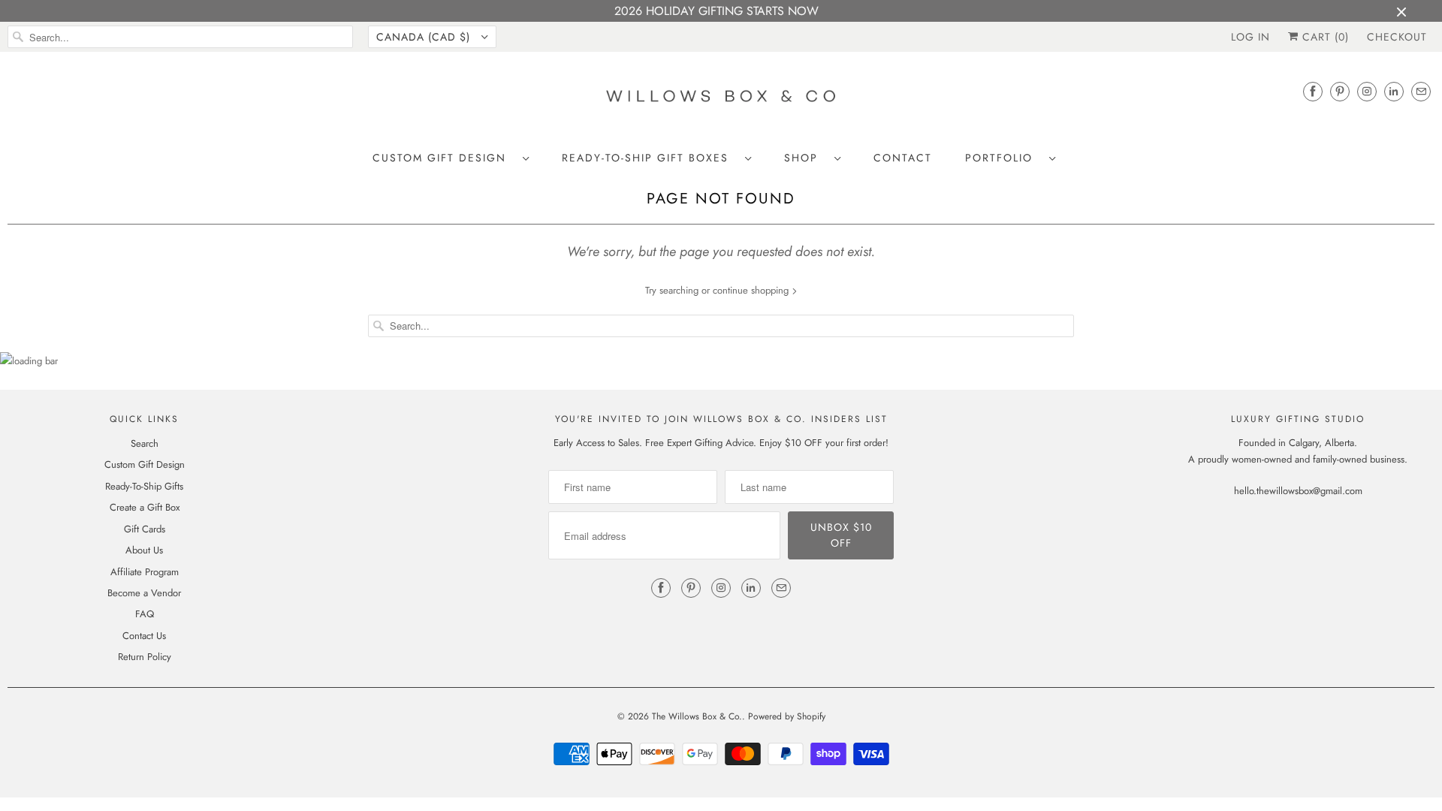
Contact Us (144, 636)
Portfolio (1003, 157)
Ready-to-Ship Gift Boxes (650, 157)
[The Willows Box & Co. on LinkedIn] (1394, 91)
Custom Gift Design (444, 157)
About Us (144, 550)
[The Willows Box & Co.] (721, 100)
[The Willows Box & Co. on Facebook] (1313, 91)
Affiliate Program (144, 572)
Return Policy (144, 657)
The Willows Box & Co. (697, 716)
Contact (902, 157)
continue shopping (752, 290)
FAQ (144, 614)
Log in (1250, 36)
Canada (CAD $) (425, 36)
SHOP (805, 157)
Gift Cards (144, 529)
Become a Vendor (144, 593)
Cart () (1324, 36)
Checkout (1397, 36)
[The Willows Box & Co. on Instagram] (1367, 91)
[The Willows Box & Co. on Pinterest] (1340, 91)
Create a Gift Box (144, 507)
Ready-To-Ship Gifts (144, 486)
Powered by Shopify (786, 716)
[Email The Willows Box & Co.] (1421, 91)
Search (144, 443)
